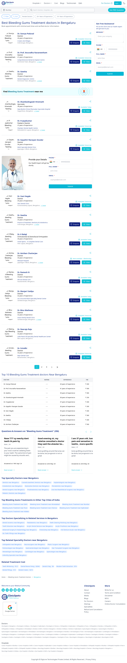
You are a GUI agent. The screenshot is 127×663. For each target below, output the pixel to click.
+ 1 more (39, 62)
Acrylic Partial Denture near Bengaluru (40, 526)
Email (52, 176)
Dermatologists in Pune (76, 631)
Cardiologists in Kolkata (52, 634)
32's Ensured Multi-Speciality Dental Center (31, 298)
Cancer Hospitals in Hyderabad (42, 645)
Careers (108, 601)
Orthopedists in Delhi (110, 626)
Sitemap (87, 604)
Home (4, 577)
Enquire (76, 43)
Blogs (62, 3)
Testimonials (71, 3)
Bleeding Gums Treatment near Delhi (15, 504)
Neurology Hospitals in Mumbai (46, 648)
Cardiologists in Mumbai (24, 634)
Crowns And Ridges (23, 41)
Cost (56, 3)
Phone (52, 158)
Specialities (88, 607)
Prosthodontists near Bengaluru (38, 490)
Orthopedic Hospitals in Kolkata (27, 648)
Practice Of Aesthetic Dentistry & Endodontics (32, 222)
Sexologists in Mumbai (97, 634)
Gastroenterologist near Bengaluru (37, 548)
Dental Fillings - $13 (9, 570)
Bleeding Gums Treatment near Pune (15, 508)
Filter (7, 16)
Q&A (80, 3)
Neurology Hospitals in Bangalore (102, 648)
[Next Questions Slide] (91, 432)
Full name (53, 167)
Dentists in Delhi (37, 629)
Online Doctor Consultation (115, 604)
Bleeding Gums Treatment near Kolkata (16, 511)
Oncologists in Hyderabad (37, 626)
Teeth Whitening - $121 (10, 566)
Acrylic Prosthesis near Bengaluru (67, 526)
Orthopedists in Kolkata (8, 629)
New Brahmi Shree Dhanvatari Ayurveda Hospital (33, 109)
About (86, 590)
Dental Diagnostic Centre (25, 79)
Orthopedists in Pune (82, 626)
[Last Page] (57, 367)
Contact (87, 593)
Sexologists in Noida (7, 637)
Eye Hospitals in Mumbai (27, 651)
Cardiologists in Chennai (83, 634)
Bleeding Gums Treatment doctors (20, 577)
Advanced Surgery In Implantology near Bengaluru (20, 530)
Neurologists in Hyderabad (93, 637)
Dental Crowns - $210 (26, 570)
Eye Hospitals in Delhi (41, 651)
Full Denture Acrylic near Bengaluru (73, 530)
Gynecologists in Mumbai (106, 629)
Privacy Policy (91, 659)
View (88, 43)
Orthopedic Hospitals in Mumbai (97, 645)
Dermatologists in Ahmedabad (27, 631)
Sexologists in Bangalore (49, 637)
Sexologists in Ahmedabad (33, 637)
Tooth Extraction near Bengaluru (13, 526)
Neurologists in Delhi (107, 637)
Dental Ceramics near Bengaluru (13, 523)
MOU (107, 598)
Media (86, 596)
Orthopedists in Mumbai (96, 626)
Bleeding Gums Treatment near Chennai (43, 508)
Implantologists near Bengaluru (64, 482)
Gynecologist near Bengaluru (56, 552)
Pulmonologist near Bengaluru (13, 548)
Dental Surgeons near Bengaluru (14, 490)
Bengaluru (25, 43)
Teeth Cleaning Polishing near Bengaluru (63, 523)
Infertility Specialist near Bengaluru (14, 555)
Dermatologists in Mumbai (61, 631)
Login (117, 3)
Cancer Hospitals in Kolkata (60, 645)
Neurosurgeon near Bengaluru (34, 544)
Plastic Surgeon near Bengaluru (58, 544)
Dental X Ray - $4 (48, 566)
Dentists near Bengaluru (11, 482)
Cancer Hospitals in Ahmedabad (78, 645)
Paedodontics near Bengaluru (37, 523)
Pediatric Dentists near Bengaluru (14, 493)
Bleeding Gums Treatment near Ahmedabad (45, 504)
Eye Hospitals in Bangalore (55, 651)
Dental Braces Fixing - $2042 (30, 566)
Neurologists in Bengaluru (77, 637)
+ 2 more (39, 81)
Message (100, 32)
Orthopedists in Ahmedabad (23, 629)
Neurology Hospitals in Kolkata (10, 651)
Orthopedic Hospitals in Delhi (10, 648)
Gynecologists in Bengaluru (89, 629)
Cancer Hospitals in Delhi (26, 645)
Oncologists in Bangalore (8, 626)
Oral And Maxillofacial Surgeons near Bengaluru (67, 490)
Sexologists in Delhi (19, 637)
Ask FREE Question (117, 10)
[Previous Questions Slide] (86, 432)
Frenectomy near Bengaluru (48, 530)
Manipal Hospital (23, 261)
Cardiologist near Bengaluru (34, 552)
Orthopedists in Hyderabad (67, 626)
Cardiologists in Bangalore (9, 634)
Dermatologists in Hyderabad (93, 631)
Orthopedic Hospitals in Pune (116, 645)
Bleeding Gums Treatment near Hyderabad (74, 508)
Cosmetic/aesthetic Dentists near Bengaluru (36, 482)
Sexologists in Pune (63, 637)
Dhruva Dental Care (24, 280)
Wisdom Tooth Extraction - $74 (66, 566)
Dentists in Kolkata (62, 629)
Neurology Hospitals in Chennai (82, 648)
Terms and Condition (112, 593)
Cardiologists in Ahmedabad (110, 631)
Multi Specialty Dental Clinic (26, 147)
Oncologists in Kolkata (23, 626)
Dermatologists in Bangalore (45, 631)
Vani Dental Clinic (23, 203)
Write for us (109, 590)
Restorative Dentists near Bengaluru (37, 486)
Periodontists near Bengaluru (62, 486)
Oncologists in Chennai (52, 626)
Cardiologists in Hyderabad (67, 634)
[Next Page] (52, 367)
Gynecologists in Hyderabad (9, 631)
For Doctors (88, 601)
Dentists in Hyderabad (74, 629)
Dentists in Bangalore (49, 629)
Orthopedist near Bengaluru (12, 544)
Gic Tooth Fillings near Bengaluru (14, 533)
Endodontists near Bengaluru (12, 486)
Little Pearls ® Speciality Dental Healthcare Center (34, 336)
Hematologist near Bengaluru (12, 552)
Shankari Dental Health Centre (27, 128)
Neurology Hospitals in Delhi (64, 648)
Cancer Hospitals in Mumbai (9, 645)
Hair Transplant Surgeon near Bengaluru (65, 548)
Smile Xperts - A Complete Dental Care (30, 242)
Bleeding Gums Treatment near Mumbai (75, 504)
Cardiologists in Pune (38, 634)
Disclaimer (109, 596)
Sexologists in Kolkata (111, 634)
